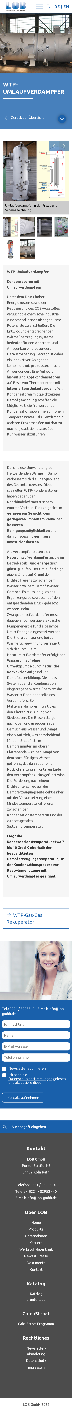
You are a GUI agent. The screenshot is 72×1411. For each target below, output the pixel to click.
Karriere (36, 1243)
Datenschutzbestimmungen (30, 1079)
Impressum (36, 1367)
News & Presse (36, 1256)
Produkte (36, 1229)
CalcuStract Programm (36, 1324)
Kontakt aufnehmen (23, 1098)
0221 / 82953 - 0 (43, 1185)
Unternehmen (36, 1236)
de (57, 6)
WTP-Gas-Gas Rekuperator (24, 919)
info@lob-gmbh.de (42, 1198)
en (66, 6)
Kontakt (36, 1269)
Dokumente (36, 1263)
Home (36, 1222)
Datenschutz (36, 1361)
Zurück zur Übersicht (27, 117)
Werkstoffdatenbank (36, 1249)
